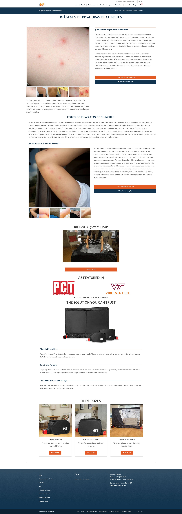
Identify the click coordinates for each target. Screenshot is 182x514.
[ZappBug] (42, 5)
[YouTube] (141, 1)
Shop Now (91, 270)
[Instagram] (139, 1)
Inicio (124, 10)
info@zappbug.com (127, 479)
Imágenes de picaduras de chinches (50, 10)
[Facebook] (136, 1)
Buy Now (55, 453)
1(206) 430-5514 (121, 477)
